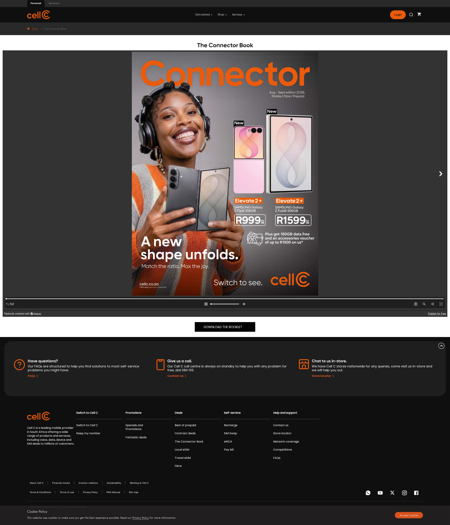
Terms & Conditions (40, 492)
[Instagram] (405, 493)
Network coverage (286, 442)
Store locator (321, 376)
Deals (178, 413)
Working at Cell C (139, 482)
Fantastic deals (136, 437)
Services (237, 14)
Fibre (178, 466)
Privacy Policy (90, 492)
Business (54, 3)
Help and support (285, 413)
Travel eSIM (183, 458)
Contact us (175, 376)
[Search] (411, 15)
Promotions (134, 413)
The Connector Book (189, 442)
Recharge (230, 425)
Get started (202, 14)
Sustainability (114, 482)
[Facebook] (417, 493)
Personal (36, 3)
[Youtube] (381, 493)
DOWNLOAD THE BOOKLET (223, 327)
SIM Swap (230, 433)
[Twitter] (393, 493)
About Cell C (36, 482)
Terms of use (67, 492)
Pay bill (229, 450)
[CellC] (38, 14)
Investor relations (88, 482)
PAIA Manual (113, 492)
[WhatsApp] (369, 493)
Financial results (61, 482)
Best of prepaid (185, 425)
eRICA (228, 442)
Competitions (282, 450)
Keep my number (88, 433)
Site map (133, 492)
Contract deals (185, 433)
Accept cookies (409, 515)
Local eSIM (182, 450)
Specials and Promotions (134, 427)
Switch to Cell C (87, 413)
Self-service (232, 413)
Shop (221, 14)
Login (397, 14)
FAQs (31, 376)
